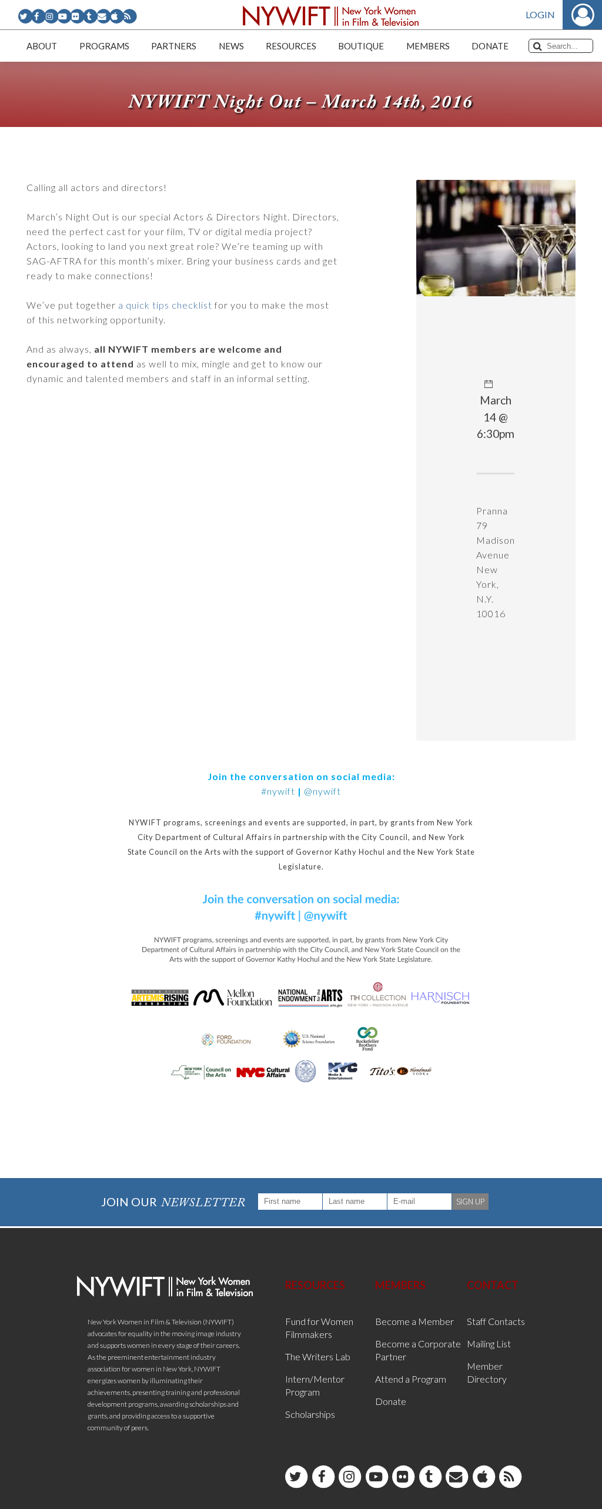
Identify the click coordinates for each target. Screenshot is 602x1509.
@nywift (322, 791)
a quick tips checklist (165, 304)
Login (540, 14)
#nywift (278, 791)
